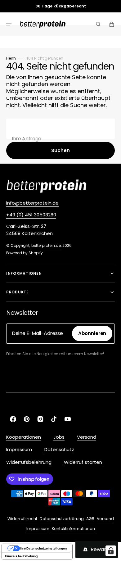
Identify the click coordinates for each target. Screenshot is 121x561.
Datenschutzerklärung (62, 518)
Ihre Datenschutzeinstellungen (43, 548)
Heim (11, 58)
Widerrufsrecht (22, 518)
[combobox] (60, 129)
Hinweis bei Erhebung (21, 556)
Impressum (37, 528)
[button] (9, 24)
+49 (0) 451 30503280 (31, 214)
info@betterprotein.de (32, 203)
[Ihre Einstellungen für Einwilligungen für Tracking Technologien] (110, 550)
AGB (90, 518)
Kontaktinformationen (73, 528)
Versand (105, 518)
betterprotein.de (46, 245)
